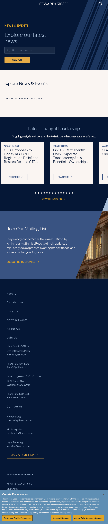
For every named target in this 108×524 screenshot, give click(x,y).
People (11, 293)
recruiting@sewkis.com (18, 445)
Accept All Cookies (61, 518)
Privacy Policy (66, 513)
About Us (13, 328)
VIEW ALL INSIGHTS (52, 199)
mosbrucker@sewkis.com (20, 433)
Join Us (12, 337)
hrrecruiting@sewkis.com (19, 420)
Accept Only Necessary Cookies (88, 518)
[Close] (103, 494)
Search (17, 59)
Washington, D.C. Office (24, 376)
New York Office (18, 346)
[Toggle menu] (7, 4)
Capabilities (15, 302)
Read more (14, 177)
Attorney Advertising (19, 484)
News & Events (17, 320)
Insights (12, 311)
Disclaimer (13, 489)
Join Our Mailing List (25, 455)
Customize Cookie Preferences (17, 518)
